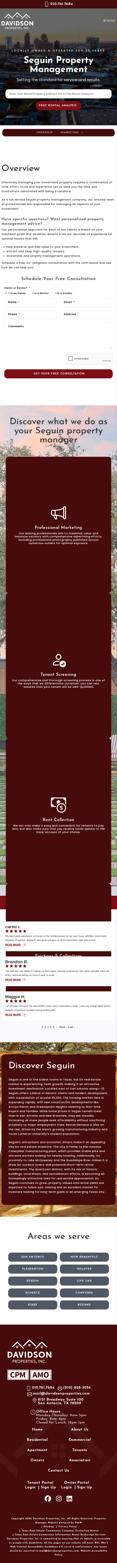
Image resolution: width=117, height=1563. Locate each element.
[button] (48, 1499)
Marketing (69, 132)
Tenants (79, 1450)
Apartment (37, 1450)
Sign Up (48, 1487)
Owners (37, 1460)
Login (30, 1487)
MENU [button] (110, 21)
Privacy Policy (67, 1526)
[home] (17, 21)
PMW (78, 1523)
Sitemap (49, 1526)
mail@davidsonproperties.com (61, 1393)
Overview (45, 132)
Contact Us (58, 1470)
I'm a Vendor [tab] (64, 293)
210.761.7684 (61, 4)
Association (79, 1460)
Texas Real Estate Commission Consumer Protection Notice (60, 1531)
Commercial (80, 1440)
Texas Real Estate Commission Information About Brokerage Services (60, 1534)
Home (37, 1429)
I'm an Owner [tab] (17, 293)
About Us (79, 1429)
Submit (58, 105)
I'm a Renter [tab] (41, 293)
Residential (37, 1440)
